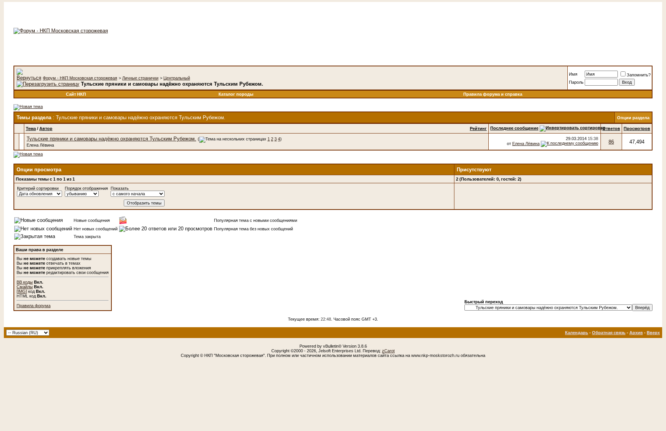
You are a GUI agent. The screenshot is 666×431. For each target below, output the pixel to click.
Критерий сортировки (38, 188)
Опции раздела (633, 117)
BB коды (25, 282)
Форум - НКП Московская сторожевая (80, 78)
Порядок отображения (86, 188)
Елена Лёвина (40, 145)
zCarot (388, 350)
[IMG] (22, 291)
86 (611, 142)
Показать (120, 188)
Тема (31, 128)
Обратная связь (609, 332)
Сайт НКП (76, 94)
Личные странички (140, 78)
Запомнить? (639, 75)
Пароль (576, 82)
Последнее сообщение (514, 128)
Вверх (653, 332)
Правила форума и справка (492, 94)
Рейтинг (478, 128)
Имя (573, 74)
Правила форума (33, 305)
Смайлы (25, 286)
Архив (636, 332)
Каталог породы (236, 94)
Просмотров (637, 128)
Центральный (176, 78)
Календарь (576, 332)
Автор (45, 128)
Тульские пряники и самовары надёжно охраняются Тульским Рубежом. (111, 139)
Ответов (611, 128)
